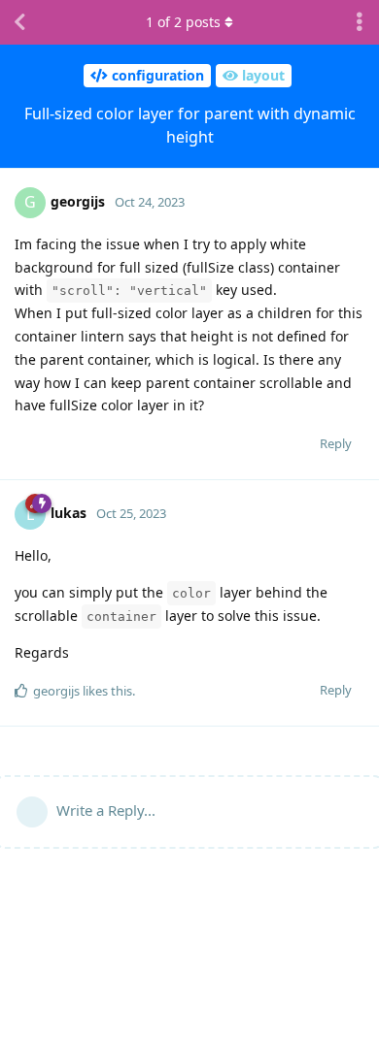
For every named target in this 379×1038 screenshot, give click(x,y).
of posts (183, 22)
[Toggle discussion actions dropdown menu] (359, 22)
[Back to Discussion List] (19, 22)
